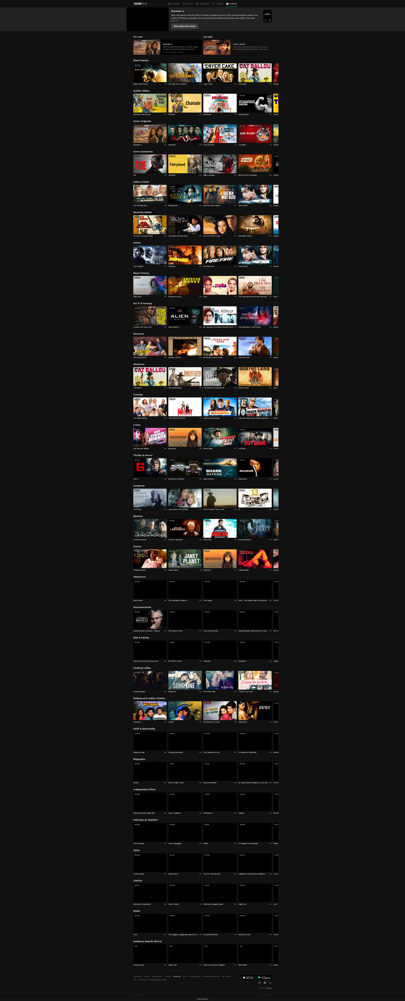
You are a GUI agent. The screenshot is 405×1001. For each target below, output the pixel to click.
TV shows (219, 4)
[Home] (140, 4)
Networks (233, 4)
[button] (184, 26)
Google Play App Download (264, 978)
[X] (270, 982)
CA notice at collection (211, 976)
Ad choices (226, 976)
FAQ (134, 980)
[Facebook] (264, 982)
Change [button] (269, 988)
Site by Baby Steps (266, 994)
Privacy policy (195, 976)
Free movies (204, 4)
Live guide (176, 4)
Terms (185, 976)
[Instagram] (259, 982)
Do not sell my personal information (153, 980)
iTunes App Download (248, 978)
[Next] (271, 72)
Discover (189, 4)
